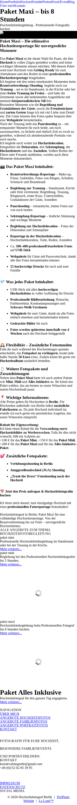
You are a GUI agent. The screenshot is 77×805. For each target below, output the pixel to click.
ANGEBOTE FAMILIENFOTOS (23, 721)
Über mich (7, 5)
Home (4, 2)
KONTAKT (8, 729)
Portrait (47, 2)
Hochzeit (26, 2)
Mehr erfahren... (11, 549)
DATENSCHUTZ (12, 787)
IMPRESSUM (10, 783)
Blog (71, 2)
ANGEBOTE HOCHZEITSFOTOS (25, 717)
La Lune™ (46, 801)
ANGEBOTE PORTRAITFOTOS (24, 725)
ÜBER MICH (9, 714)
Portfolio (14, 2)
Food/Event (60, 2)
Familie (37, 2)
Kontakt (19, 5)
